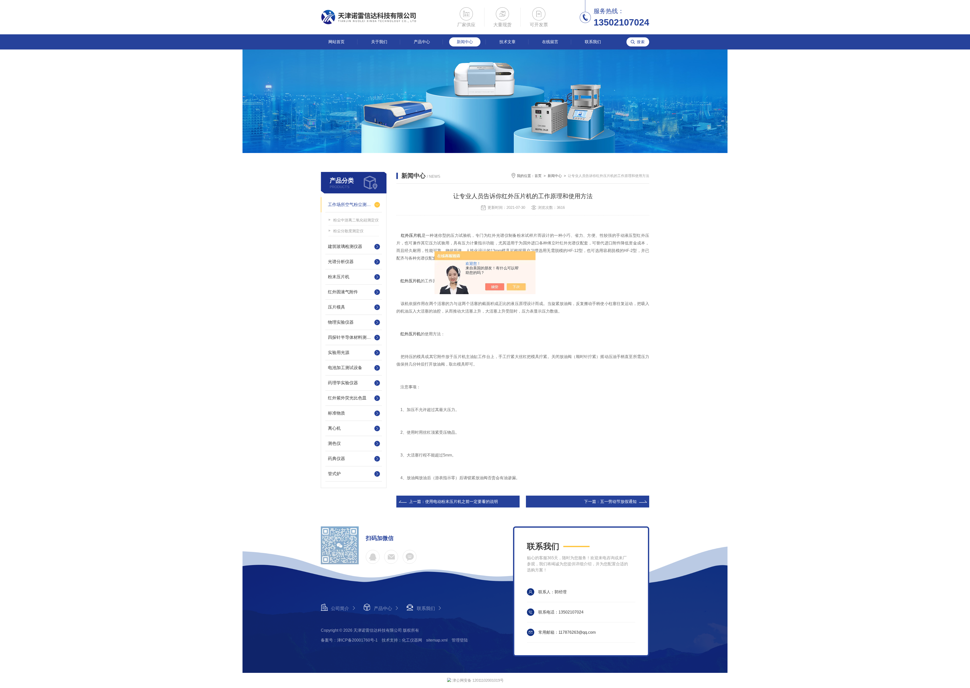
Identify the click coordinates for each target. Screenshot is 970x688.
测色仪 (334, 443)
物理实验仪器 (341, 322)
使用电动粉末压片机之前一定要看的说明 (461, 501)
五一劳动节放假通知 (618, 501)
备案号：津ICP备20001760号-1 (349, 640)
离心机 (334, 428)
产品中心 (422, 42)
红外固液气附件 (343, 292)
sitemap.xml (437, 640)
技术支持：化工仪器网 (402, 640)
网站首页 (336, 42)
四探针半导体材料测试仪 (351, 337)
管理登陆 (460, 640)
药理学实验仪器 (343, 382)
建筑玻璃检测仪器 (345, 246)
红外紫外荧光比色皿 (347, 398)
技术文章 (507, 42)
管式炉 (334, 473)
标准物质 (336, 413)
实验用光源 (338, 352)
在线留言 (550, 42)
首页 (538, 176)
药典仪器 (336, 458)
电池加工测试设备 (345, 367)
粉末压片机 (338, 276)
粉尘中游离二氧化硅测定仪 (356, 220)
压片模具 (336, 307)
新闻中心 (465, 42)
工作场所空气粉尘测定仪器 (353, 204)
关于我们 (379, 42)
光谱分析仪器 (341, 261)
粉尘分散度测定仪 (348, 231)
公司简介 (340, 608)
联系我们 (593, 42)
